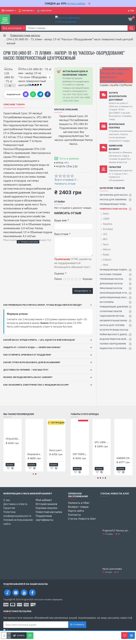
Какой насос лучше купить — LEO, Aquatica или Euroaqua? (39, 339)
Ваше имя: (60, 220)
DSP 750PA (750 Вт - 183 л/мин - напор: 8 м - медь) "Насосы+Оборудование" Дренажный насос (80, 454)
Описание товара (14, 104)
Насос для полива (112, 569)
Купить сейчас (76, 3)
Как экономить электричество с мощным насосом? (36, 384)
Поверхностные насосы (25, 35)
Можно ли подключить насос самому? (27, 377)
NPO (66, 162)
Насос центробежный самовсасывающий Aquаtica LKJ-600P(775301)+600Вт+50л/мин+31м (57, 450)
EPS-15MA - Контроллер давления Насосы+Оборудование (102, 442)
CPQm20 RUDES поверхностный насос (13, 438)
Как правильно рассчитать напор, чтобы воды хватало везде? (42, 304)
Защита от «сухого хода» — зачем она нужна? (32, 347)
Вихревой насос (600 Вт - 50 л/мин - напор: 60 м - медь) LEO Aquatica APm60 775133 (35, 454)
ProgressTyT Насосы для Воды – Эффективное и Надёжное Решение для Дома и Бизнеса (116, 530)
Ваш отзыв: (61, 234)
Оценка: (59, 273)
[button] (21, 77)
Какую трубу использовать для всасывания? (31, 362)
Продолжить (81, 291)
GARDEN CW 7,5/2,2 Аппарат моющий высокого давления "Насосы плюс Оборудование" (124, 458)
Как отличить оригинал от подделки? (27, 354)
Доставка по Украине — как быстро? (25, 369)
